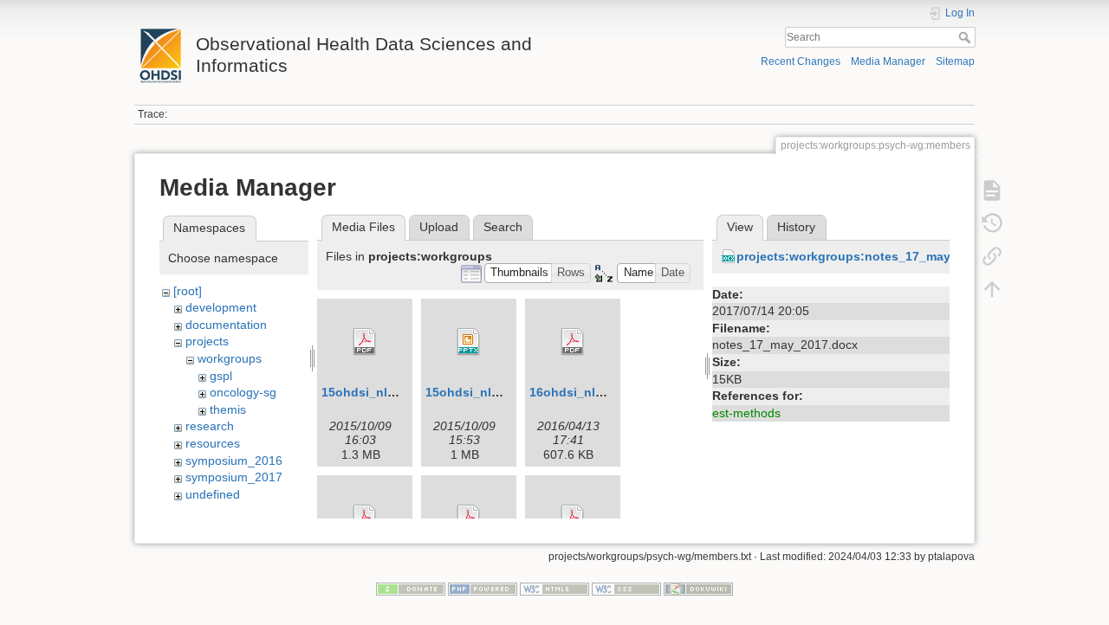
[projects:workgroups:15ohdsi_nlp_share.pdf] (364, 342)
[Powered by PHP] (482, 588)
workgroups (230, 358)
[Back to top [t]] (992, 289)
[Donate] (410, 588)
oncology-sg (243, 392)
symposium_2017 (233, 477)
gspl (221, 376)
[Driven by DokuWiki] (698, 588)
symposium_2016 (233, 460)
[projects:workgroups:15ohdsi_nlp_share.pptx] (468, 342)
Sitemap (955, 61)
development (220, 307)
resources (212, 443)
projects (207, 341)
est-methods (746, 413)
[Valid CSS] (626, 588)
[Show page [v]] (992, 190)
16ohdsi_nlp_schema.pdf (604, 392)
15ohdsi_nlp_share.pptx (497, 392)
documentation (226, 325)
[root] (187, 291)
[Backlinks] (992, 256)
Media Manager (888, 61)
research (209, 426)
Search (966, 37)
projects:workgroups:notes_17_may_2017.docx (877, 256)
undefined (212, 494)
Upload (438, 227)
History (796, 227)
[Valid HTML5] (554, 588)
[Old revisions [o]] (992, 223)
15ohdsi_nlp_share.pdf (389, 392)
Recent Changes (800, 61)
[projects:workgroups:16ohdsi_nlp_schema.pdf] (572, 342)
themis (228, 409)
